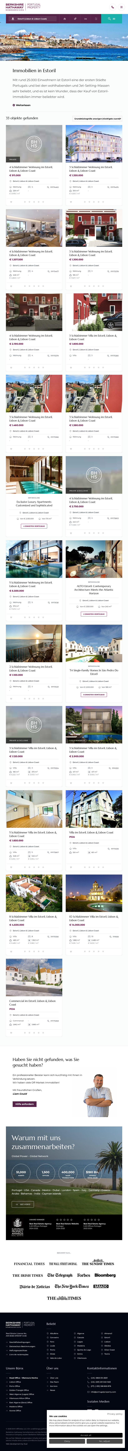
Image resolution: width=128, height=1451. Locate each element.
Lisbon (107, 1342)
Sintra (80, 1354)
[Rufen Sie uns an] (112, 7)
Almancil (108, 1333)
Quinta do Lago (84, 1350)
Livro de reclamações (18, 1354)
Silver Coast (109, 1350)
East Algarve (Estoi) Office (20, 1402)
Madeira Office (15, 1406)
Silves (52, 1354)
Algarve (80, 1333)
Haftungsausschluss (18, 1350)
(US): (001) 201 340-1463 (101, 1382)
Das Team (54, 1382)
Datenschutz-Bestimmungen (22, 1346)
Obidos (107, 1346)
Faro (52, 1342)
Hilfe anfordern (24, 1104)
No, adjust (104, 1441)
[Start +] (23, 7)
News (52, 1390)
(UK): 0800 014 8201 (99, 1378)
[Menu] (121, 7)
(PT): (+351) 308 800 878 (101, 1386)
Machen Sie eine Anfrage (34, 144)
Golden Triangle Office (19, 1390)
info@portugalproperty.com (103, 1392)
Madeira (81, 1346)
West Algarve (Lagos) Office (21, 1394)
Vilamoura (81, 1358)
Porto (52, 1350)
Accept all (86, 1435)
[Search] (111, 17)
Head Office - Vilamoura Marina (23, 1378)
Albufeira (54, 1333)
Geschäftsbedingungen (19, 1342)
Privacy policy (115, 1414)
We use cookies (58, 1416)
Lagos (80, 1342)
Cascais (80, 1337)
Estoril (107, 1337)
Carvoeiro (54, 1337)
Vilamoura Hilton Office (19, 1398)
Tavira (107, 1354)
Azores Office (15, 1411)
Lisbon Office (15, 1382)
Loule (52, 1346)
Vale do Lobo (56, 1358)
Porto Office (14, 1386)
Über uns (54, 1378)
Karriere (53, 1386)
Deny (67, 1441)
